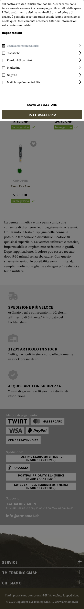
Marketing (13, 68)
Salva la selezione (42, 104)
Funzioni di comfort (19, 60)
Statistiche (13, 53)
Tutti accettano (42, 114)
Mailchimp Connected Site (23, 82)
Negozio (12, 75)
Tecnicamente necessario (23, 46)
